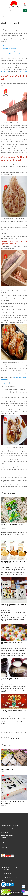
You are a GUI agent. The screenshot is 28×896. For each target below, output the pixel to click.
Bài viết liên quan (8, 493)
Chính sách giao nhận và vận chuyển (9, 825)
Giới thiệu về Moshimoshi (7, 835)
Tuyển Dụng (4, 847)
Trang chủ (3, 16)
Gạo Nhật (3, 840)
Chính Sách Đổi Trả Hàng (7, 828)
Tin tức (8, 16)
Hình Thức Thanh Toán (6, 823)
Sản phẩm (3, 837)
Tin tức (2, 842)
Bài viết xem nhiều (8, 745)
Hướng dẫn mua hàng (6, 820)
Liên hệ (2, 844)
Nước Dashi (9, 735)
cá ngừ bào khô (15, 732)
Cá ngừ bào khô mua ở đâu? (11, 23)
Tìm (25, 10)
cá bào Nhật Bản (8, 732)
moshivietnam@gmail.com (10, 880)
